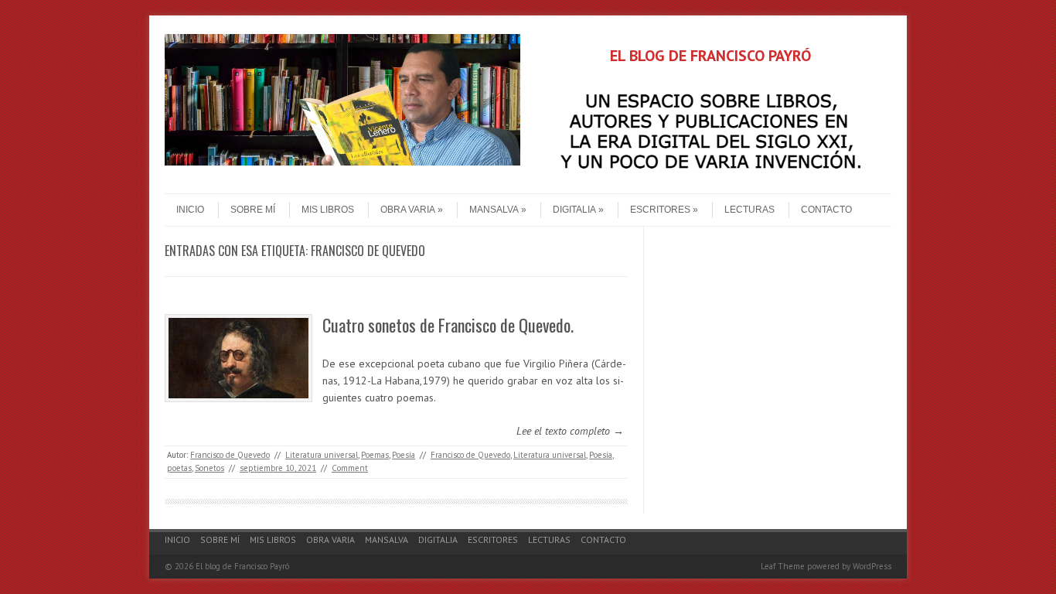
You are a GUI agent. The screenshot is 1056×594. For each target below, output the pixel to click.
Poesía (403, 454)
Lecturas (749, 209)
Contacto (826, 209)
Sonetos (209, 468)
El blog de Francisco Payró (242, 566)
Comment (350, 468)
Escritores (660, 209)
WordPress (872, 566)
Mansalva (494, 209)
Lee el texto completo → (570, 431)
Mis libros (327, 209)
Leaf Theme (783, 566)
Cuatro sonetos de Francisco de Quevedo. (448, 324)
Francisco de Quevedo (230, 454)
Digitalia (574, 209)
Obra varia (407, 209)
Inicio (190, 209)
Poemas (375, 454)
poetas (179, 468)
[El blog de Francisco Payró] (342, 162)
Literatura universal (321, 454)
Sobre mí (252, 209)
